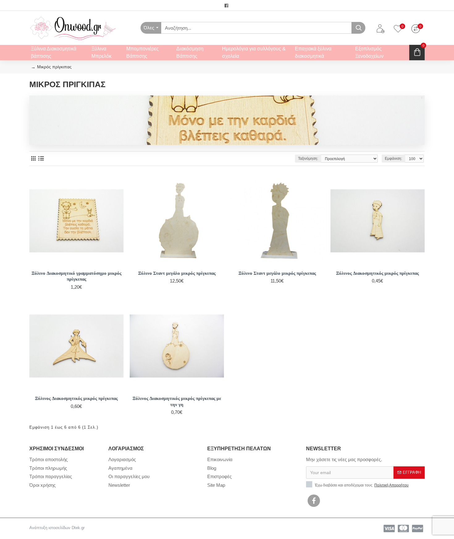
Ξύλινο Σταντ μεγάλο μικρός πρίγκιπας (177, 273)
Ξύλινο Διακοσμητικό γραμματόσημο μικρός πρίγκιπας (76, 276)
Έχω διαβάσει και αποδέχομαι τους (361, 485)
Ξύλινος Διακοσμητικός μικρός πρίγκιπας (377, 273)
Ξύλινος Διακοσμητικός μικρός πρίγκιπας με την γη (176, 401)
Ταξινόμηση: (308, 158)
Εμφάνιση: (393, 158)
